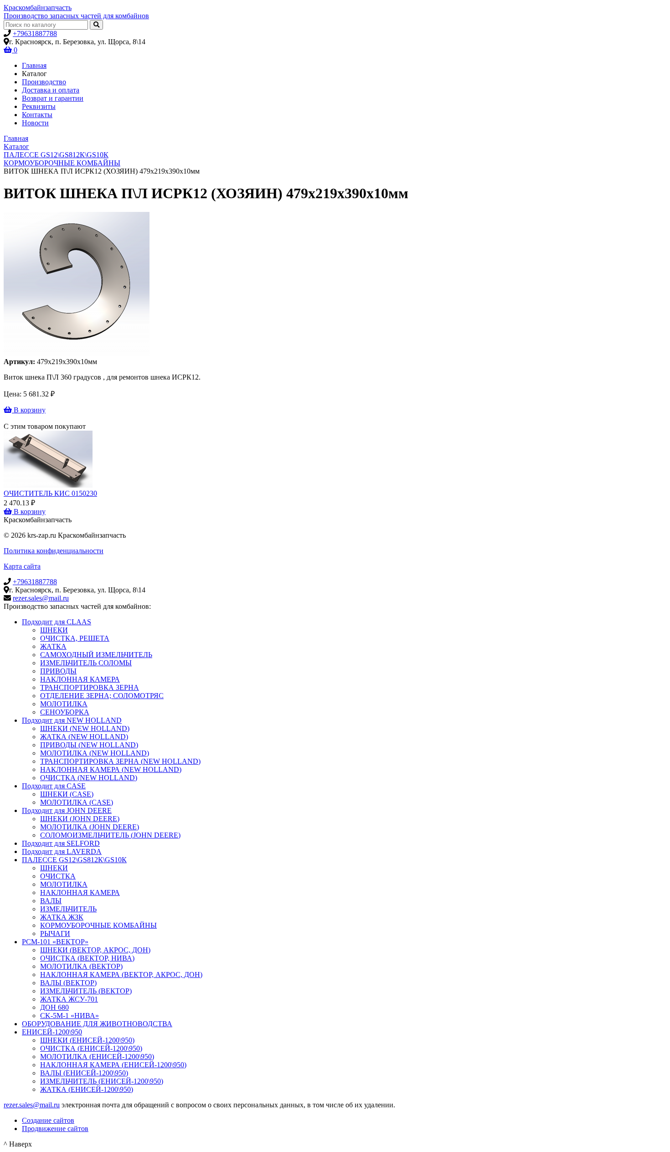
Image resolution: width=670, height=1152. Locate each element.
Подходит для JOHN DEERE (67, 810)
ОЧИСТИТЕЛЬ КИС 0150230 (50, 493)
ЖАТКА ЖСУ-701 (69, 999)
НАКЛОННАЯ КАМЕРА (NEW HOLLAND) (110, 769)
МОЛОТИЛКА (64, 704)
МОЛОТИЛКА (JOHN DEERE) (89, 827)
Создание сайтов (48, 1120)
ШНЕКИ (54, 630)
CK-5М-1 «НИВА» (69, 1015)
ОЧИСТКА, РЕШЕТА (74, 638)
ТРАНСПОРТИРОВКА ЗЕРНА (89, 687)
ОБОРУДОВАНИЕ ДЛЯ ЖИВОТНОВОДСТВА (97, 1024)
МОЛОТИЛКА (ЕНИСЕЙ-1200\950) (97, 1056)
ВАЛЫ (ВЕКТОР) (68, 983)
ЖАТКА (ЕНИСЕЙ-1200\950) (86, 1089)
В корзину (29, 410)
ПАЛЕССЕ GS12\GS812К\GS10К (74, 860)
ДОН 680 (54, 1007)
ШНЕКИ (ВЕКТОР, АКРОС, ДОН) (95, 950)
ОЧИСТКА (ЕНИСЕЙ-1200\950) (91, 1048)
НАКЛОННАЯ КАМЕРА (80, 679)
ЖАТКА (53, 646)
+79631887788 (35, 33)
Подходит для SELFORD (61, 843)
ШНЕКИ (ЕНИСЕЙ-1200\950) (87, 1040)
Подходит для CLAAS (56, 622)
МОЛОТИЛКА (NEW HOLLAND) (94, 753)
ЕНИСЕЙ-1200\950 (52, 1032)
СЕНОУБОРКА (64, 712)
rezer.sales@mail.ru (41, 598)
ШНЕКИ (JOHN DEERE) (79, 819)
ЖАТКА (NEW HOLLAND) (84, 737)
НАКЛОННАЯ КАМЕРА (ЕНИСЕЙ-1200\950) (113, 1065)
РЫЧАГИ (55, 933)
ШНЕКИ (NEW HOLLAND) (84, 728)
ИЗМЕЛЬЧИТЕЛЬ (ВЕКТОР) (86, 991)
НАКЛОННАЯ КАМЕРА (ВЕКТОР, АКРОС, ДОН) (121, 974)
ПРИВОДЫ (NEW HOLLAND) (89, 745)
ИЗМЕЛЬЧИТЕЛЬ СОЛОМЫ (86, 663)
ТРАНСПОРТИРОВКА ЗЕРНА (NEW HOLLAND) (120, 761)
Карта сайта (22, 566)
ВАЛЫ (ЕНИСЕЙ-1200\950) (84, 1073)
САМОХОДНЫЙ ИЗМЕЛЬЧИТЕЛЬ (96, 654)
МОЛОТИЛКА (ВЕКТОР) (81, 966)
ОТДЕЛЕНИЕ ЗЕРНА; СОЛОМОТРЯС (102, 695)
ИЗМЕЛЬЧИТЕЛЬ (68, 909)
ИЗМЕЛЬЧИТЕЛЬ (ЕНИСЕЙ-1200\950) (101, 1081)
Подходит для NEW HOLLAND (72, 720)
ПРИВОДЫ (58, 671)
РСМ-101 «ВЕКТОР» (55, 942)
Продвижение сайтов (55, 1128)
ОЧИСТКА (58, 876)
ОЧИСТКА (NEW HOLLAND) (88, 778)
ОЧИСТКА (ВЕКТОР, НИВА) (87, 958)
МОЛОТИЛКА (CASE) (76, 802)
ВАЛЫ (51, 901)
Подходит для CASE (54, 786)
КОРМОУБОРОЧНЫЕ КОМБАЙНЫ (98, 925)
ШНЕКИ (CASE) (66, 794)
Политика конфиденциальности (53, 551)
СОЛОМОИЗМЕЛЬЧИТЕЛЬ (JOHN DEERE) (110, 835)
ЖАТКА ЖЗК (61, 917)
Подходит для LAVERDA (62, 851)
